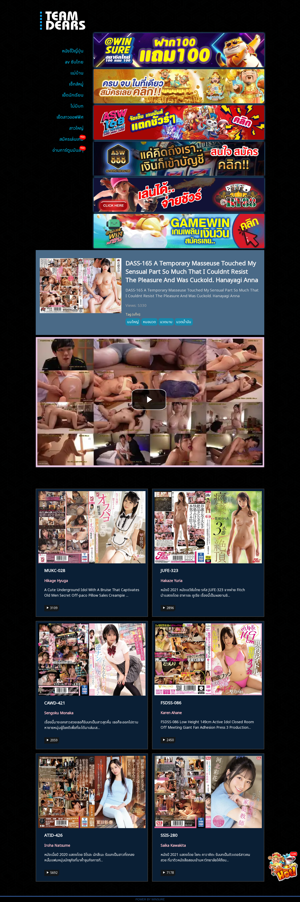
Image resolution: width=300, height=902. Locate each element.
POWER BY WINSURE (150, 899)
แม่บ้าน (76, 72)
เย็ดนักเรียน (72, 94)
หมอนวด (149, 321)
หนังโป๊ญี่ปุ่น (72, 50)
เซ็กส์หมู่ (76, 83)
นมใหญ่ (133, 321)
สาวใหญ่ (76, 127)
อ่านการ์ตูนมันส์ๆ (67, 149)
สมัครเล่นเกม (71, 138)
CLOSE (293, 854)
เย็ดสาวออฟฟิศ (70, 116)
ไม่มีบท (77, 105)
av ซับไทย (74, 61)
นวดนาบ (166, 321)
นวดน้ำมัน (183, 321)
